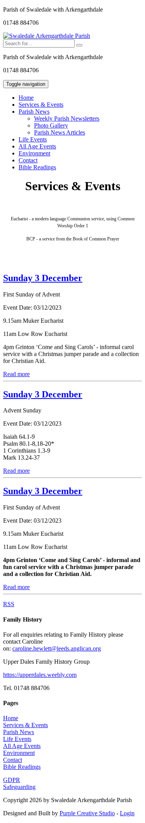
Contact (28, 160)
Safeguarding (19, 787)
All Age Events (37, 146)
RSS (8, 604)
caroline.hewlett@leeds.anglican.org (56, 648)
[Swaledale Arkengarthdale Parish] (46, 35)
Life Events (33, 139)
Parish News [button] (34, 111)
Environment (34, 153)
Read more (16, 374)
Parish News (18, 732)
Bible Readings (37, 167)
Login (127, 813)
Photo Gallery (51, 125)
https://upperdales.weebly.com (40, 674)
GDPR (11, 780)
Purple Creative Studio (87, 813)
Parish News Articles (59, 132)
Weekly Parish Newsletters (66, 118)
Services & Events (41, 104)
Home (26, 97)
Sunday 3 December (42, 278)
